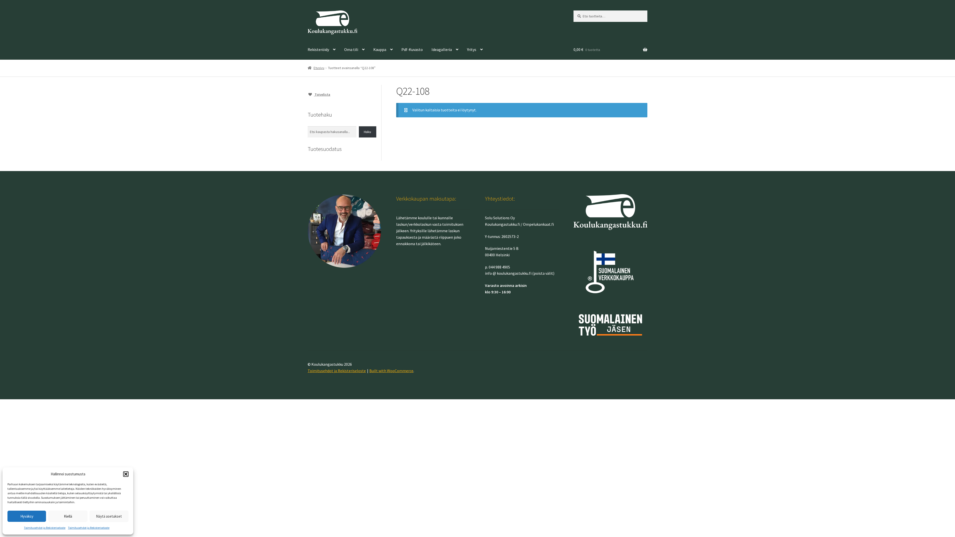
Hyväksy (26, 516)
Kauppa (379, 49)
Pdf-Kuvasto (412, 49)
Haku (367, 132)
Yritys (471, 49)
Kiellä (68, 516)
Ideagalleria (441, 49)
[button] (125, 474)
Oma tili (351, 49)
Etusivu (319, 68)
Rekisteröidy (318, 49)
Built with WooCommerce (391, 370)
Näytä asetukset (109, 516)
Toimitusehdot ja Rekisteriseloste (44, 528)
